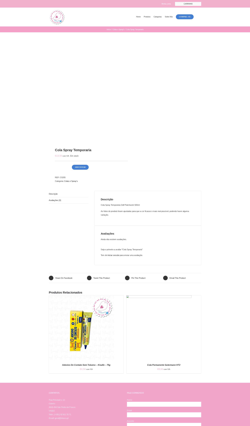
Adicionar (80, 167)
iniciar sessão (113, 255)
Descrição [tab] (53, 194)
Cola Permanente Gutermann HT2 (163, 365)
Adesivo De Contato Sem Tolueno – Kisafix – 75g (86, 365)
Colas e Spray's (71, 181)
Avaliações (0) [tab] (55, 200)
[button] (197, 17)
